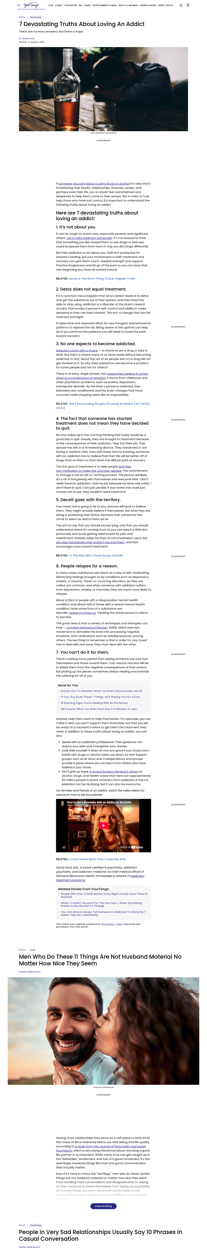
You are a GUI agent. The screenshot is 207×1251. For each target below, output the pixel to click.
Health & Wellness (128, 5)
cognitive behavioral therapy (87, 628)
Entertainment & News (105, 5)
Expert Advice (165, 5)
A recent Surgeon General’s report (113, 771)
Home (22, 17)
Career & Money (147, 5)
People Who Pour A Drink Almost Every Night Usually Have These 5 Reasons (104, 895)
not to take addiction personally (89, 238)
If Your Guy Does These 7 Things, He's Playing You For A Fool (100, 696)
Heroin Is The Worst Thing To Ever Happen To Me (102, 279)
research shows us (82, 613)
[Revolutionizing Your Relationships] (32, 5)
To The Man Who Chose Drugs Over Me (96, 555)
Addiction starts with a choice (77, 350)
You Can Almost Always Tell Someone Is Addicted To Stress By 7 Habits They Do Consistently (103, 913)
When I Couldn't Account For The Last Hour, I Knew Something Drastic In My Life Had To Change (101, 904)
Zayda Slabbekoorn (30, 971)
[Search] (180, 5)
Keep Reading (103, 1206)
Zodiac (59, 5)
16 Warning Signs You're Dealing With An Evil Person (94, 703)
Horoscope (70, 5)
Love (50, 5)
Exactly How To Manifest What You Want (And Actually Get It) (101, 691)
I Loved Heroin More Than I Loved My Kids (97, 859)
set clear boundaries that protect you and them (90, 542)
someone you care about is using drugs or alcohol (94, 184)
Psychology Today (111, 924)
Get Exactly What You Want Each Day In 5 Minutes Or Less (99, 709)
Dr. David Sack (26, 38)
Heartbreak (35, 17)
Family (87, 5)
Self (81, 5)
